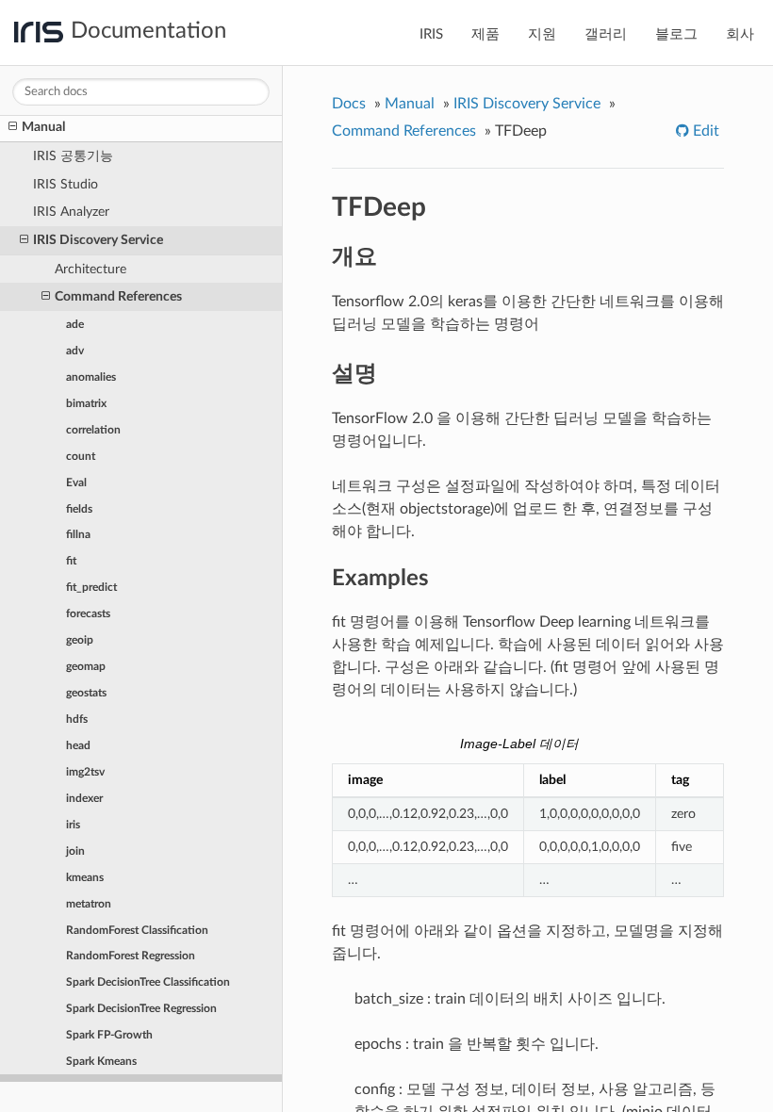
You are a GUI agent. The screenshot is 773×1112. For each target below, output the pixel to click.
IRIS (431, 34)
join (75, 851)
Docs (349, 103)
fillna (78, 534)
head (78, 745)
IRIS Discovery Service (98, 240)
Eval (76, 482)
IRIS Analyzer (71, 211)
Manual (43, 127)
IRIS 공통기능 (73, 156)
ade (75, 324)
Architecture (90, 269)
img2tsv (85, 771)
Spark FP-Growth (109, 1034)
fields (79, 509)
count (80, 456)
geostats (86, 692)
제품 (485, 34)
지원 (542, 34)
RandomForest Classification (137, 930)
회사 (740, 34)
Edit (704, 131)
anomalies (91, 377)
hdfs (77, 719)
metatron (88, 903)
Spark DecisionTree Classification (148, 982)
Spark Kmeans (101, 1061)
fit (71, 560)
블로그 (676, 34)
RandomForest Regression (130, 955)
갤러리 (605, 34)
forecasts (88, 613)
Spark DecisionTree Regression (141, 1008)
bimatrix (86, 403)
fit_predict (91, 587)
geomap (86, 666)
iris (73, 824)
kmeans (85, 877)
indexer (84, 798)
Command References (118, 296)
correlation (93, 429)
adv (75, 350)
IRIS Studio (65, 184)
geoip (79, 640)
